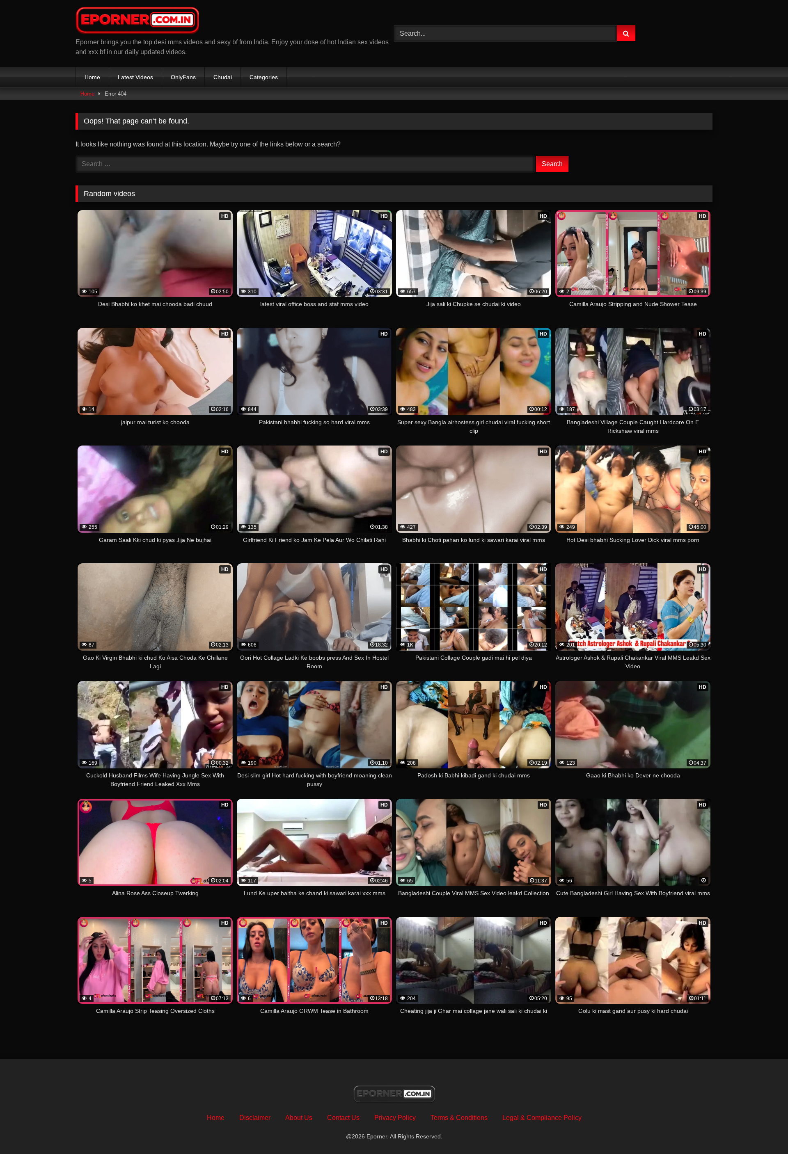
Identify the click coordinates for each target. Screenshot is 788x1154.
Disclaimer (254, 1117)
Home (92, 77)
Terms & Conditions (459, 1117)
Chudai (222, 77)
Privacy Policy (395, 1117)
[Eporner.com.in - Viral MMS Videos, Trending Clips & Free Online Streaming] (137, 22)
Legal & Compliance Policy (542, 1117)
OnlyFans (183, 77)
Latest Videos (135, 77)
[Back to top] (763, 1130)
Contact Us (343, 1117)
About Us (298, 1117)
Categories (264, 77)
